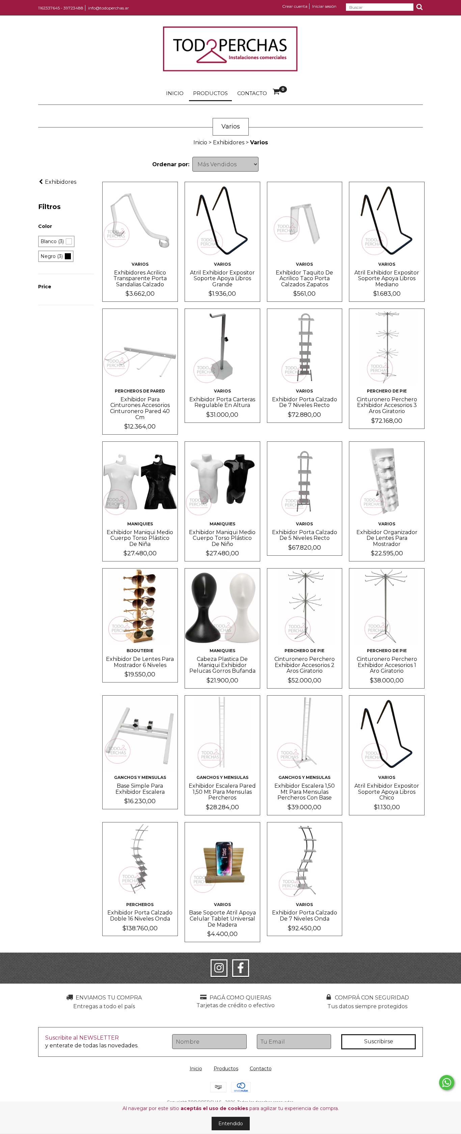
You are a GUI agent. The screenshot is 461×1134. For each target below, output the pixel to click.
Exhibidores (228, 142)
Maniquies (140, 523)
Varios (140, 264)
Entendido (230, 1124)
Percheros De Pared (140, 391)
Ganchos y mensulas (140, 777)
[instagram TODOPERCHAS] (219, 968)
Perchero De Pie (387, 391)
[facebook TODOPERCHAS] (240, 968)
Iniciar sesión (324, 6)
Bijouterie (140, 650)
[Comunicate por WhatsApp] (446, 1082)
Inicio (175, 93)
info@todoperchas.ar (108, 7)
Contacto (252, 93)
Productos (210, 93)
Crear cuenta (294, 6)
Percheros (140, 904)
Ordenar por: (170, 164)
